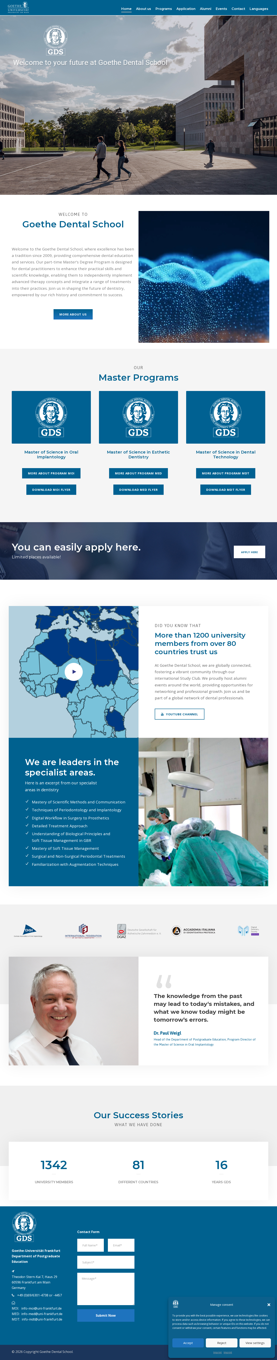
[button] (269, 1305)
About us (143, 9)
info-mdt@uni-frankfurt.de (42, 1319)
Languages (259, 9)
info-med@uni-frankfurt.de (41, 1314)
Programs (164, 9)
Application (185, 9)
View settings (255, 1343)
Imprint (217, 1352)
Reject (221, 1343)
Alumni (205, 9)
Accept (188, 1343)
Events (221, 9)
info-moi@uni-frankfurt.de (41, 1308)
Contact (238, 9)
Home (126, 9)
